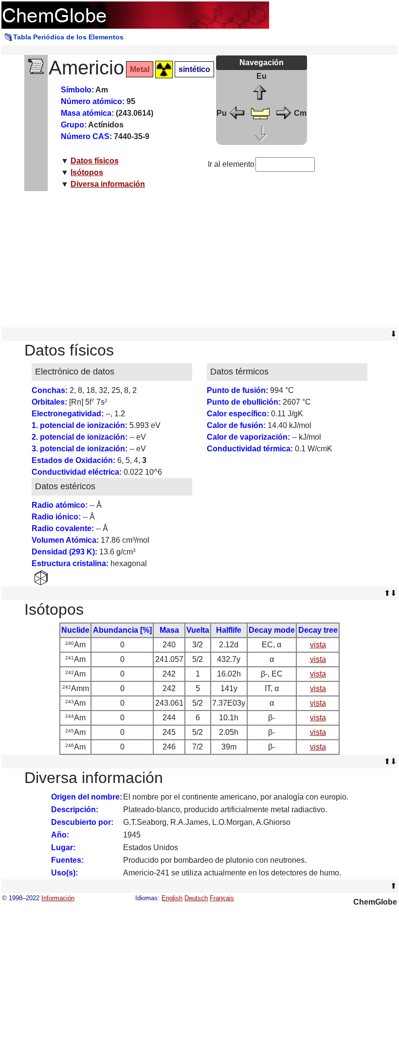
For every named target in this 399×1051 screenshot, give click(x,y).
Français (222, 898)
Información (57, 898)
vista (318, 645)
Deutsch (196, 898)
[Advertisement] (200, 259)
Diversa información (108, 184)
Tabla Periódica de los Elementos (68, 37)
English (172, 898)
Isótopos (87, 172)
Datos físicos (95, 161)
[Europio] (260, 92)
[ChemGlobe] (135, 14)
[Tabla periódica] (260, 112)
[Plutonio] (237, 112)
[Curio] (283, 112)
